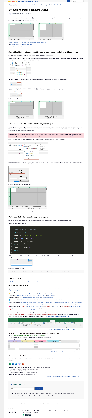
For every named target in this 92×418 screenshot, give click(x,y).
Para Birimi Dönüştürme (65, 308)
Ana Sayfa (13, 403)
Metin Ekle (29, 306)
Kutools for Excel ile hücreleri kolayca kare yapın (21, 44)
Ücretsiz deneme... (76, 136)
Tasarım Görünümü (33, 302)
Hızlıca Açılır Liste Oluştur (26, 297)
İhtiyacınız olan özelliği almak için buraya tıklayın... (57, 316)
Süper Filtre (52, 304)
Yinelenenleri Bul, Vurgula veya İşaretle (28, 293)
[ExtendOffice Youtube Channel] (15, 412)
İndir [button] (29, 5)
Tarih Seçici (12, 304)
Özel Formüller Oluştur (53, 289)
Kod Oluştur (44, 289)
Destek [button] (56, 5)
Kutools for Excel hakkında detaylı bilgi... (62, 136)
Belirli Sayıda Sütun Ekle (23, 300)
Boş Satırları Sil (41, 293)
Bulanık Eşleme (50, 295)
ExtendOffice (14, 5)
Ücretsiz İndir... (75, 329)
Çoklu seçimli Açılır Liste (47, 297)
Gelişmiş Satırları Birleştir (22, 310)
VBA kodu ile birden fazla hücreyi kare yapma (20, 46)
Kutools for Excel (12, 211)
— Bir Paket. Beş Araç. (23, 1)
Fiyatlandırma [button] (35, 5)
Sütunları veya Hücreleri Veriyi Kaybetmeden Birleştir (58, 293)
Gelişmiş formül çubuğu (43, 302)
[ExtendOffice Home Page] (68, 1)
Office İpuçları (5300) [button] (46, 5)
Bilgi (24, 403)
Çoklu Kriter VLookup (21, 295)
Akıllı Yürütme (37, 289)
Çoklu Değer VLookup (31, 295)
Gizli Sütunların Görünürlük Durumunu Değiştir (47, 300)
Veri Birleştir (19, 304)
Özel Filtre (58, 304)
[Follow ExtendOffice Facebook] (9, 412)
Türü (51, 306)
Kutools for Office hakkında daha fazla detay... (58, 376)
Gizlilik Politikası (46, 403)
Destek (33, 403)
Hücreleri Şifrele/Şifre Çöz (29, 304)
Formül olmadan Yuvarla (76, 293)
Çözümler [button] (23, 5)
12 (21, 306)
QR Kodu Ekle (27, 308)
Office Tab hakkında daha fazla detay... (60, 352)
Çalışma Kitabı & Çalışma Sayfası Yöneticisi (59, 302)
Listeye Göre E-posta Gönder (42, 304)
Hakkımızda (59, 403)
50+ (46, 306)
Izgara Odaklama (24, 302)
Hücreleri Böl (32, 310)
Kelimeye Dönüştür (55, 308)
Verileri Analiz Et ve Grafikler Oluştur (67, 289)
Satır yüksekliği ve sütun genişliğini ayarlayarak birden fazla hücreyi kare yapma (28, 42)
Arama (63, 5)
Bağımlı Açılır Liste (37, 297)
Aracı (25, 306)
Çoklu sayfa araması (41, 295)
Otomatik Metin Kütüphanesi (76, 302)
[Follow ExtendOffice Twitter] (12, 412)
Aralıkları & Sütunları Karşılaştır (66, 300)
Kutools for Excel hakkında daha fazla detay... (59, 329)
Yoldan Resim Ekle (35, 308)
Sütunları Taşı (33, 300)
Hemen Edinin (61, 211)
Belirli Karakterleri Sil (37, 306)
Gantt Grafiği (56, 306)
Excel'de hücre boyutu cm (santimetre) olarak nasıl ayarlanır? (23, 281)
